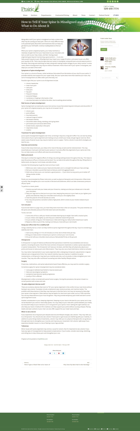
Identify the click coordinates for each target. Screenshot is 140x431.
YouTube (110, 429)
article (29, 339)
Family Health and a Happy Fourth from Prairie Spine (110, 59)
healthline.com (43, 339)
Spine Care (50, 344)
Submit (104, 49)
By (57, 344)
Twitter (104, 429)
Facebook (91, 429)
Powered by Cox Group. (60, 429)
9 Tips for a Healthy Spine (110, 67)
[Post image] (102, 58)
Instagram (98, 429)
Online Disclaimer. (50, 429)
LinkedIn (117, 429)
